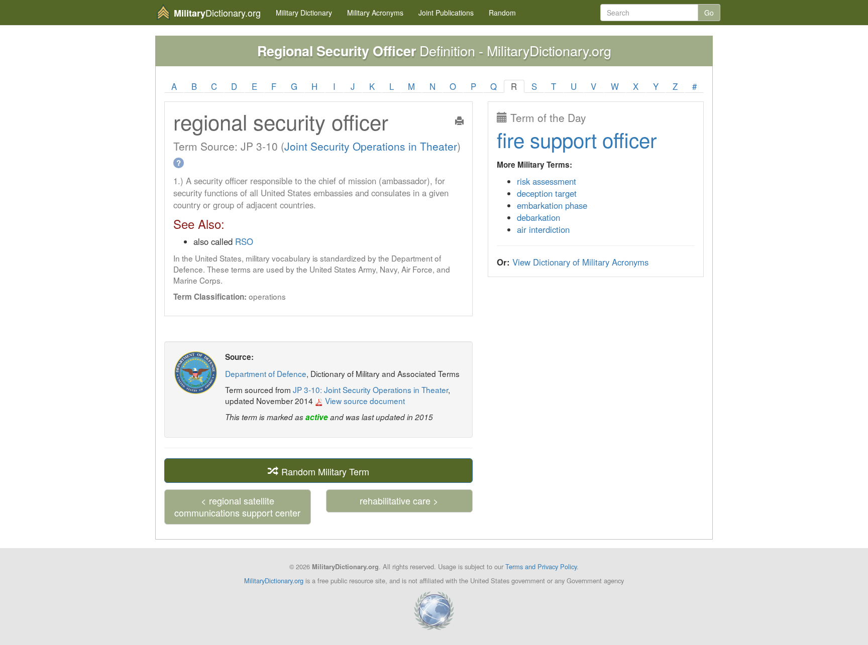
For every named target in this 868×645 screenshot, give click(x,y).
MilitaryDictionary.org (273, 580)
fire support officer (577, 139)
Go (709, 13)
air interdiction (543, 229)
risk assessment (546, 181)
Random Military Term (324, 470)
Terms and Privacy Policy (541, 566)
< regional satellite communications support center (237, 506)
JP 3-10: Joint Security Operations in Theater (370, 389)
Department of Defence (265, 373)
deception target (547, 193)
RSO (244, 241)
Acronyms (375, 13)
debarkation (538, 217)
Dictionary (304, 13)
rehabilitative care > (399, 500)
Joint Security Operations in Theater (370, 146)
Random (502, 13)
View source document (364, 400)
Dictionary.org (217, 13)
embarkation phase (552, 205)
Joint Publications (446, 13)
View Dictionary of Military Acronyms (580, 262)
